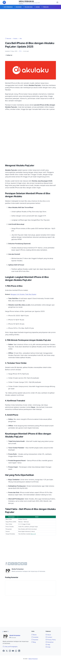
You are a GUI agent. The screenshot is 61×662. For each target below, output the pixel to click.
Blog (34, 642)
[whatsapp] (15, 563)
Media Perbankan (26, 1)
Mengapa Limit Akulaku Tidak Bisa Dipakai (23, 294)
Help (48, 644)
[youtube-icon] (13, 651)
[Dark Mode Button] (57, 2)
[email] (25, 563)
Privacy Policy (51, 639)
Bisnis (34, 634)
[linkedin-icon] (19, 651)
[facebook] (9, 563)
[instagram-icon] (10, 651)
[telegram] (19, 563)
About (49, 634)
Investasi (35, 637)
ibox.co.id (33, 534)
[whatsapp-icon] (16, 651)
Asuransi (35, 639)
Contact (49, 637)
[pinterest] (22, 563)
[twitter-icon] (7, 651)
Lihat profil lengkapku (10, 646)
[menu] (4, 2)
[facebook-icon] (4, 651)
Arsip (48, 647)
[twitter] (12, 563)
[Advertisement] (30, 23)
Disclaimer (50, 642)
